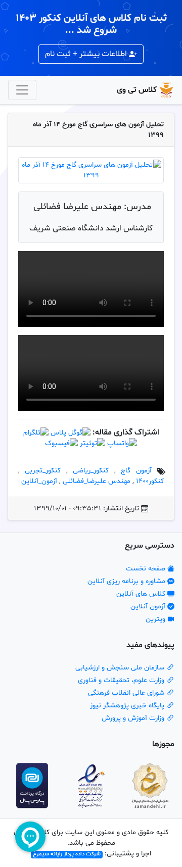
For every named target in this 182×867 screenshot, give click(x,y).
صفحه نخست (146, 568)
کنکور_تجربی (43, 470)
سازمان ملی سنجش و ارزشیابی (120, 667)
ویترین (156, 619)
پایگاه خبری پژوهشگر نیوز (128, 705)
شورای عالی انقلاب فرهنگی (127, 693)
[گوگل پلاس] (70, 433)
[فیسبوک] (61, 443)
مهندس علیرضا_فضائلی (96, 481)
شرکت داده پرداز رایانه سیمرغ (67, 854)
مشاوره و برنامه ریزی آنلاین (127, 581)
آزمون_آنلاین (39, 481)
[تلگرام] (36, 433)
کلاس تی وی (137, 89)
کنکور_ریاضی (91, 470)
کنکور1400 (150, 481)
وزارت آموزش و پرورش (134, 718)
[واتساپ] (122, 443)
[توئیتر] (92, 443)
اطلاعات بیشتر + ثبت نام (87, 54)
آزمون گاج (136, 470)
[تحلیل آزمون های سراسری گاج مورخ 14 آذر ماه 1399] (91, 170)
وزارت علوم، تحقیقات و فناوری (122, 680)
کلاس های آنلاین (141, 594)
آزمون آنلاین (148, 606)
